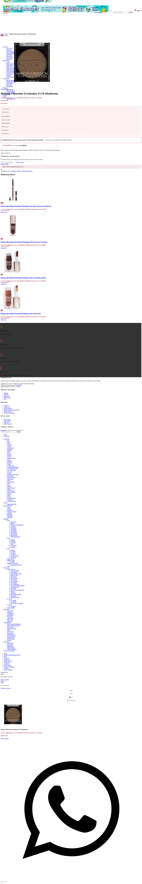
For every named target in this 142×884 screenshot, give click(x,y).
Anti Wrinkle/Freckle (16, 573)
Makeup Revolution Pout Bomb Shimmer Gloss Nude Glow (21, 313)
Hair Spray (9, 59)
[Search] (123, 10)
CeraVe (9, 446)
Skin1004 (9, 517)
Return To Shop (5, 679)
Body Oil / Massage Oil (13, 68)
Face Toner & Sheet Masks (18, 585)
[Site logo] (5, 14)
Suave (8, 495)
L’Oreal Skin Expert (12, 468)
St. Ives (9, 496)
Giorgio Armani (11, 458)
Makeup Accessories (12, 563)
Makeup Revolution (27, 171)
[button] (3, 212)
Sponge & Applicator (16, 565)
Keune (9, 464)
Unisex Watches (11, 92)
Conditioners (10, 613)
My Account (7, 419)
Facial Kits (13, 588)
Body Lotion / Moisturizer (13, 63)
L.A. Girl (9, 471)
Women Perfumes (11, 82)
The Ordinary (10, 482)
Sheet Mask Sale (11, 99)
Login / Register (8, 669)
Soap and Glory (11, 492)
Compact (13, 526)
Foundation (13, 530)
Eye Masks (13, 600)
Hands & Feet (10, 69)
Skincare (6, 394)
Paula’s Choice (11, 488)
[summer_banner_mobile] (28, 2)
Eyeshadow (14, 171)
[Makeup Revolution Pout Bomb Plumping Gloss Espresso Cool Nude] (13, 237)
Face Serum (14, 579)
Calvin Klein (10, 448)
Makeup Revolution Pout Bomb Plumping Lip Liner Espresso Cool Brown (26, 206)
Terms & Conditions (9, 413)
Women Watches (11, 91)
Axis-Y (9, 508)
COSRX (9, 513)
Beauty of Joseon (11, 511)
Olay (8, 485)
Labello (9, 473)
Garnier (9, 456)
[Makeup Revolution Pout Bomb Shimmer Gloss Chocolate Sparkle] (13, 273)
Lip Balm (13, 554)
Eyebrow (13, 547)
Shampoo (9, 612)
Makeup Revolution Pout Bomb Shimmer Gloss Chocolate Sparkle (23, 278)
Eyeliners (13, 541)
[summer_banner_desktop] (55, 12)
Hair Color (9, 56)
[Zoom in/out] (6, 881)
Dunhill (9, 451)
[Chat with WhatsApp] (71, 879)
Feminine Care (10, 72)
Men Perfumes (10, 80)
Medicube (9, 514)
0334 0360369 (18, 385)
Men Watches (10, 89)
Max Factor (10, 476)
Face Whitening (15, 584)
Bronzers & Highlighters (17, 525)
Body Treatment (11, 71)
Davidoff (9, 449)
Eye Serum (13, 602)
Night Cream (14, 578)
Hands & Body (11, 607)
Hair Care (6, 396)
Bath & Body (7, 397)
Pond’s (9, 489)
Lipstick (13, 550)
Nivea (8, 480)
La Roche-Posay (11, 470)
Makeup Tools (11, 560)
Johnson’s (9, 461)
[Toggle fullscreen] (4, 881)
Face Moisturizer (15, 587)
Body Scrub (10, 66)
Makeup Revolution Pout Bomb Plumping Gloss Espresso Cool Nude (24, 242)
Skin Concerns (11, 569)
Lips (8, 548)
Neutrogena (10, 479)
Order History (7, 421)
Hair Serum (10, 48)
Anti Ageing (14, 572)
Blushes (13, 523)
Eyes (8, 171)
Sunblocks (13, 593)
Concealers (13, 528)
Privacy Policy (8, 411)
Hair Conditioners (11, 53)
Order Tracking (8, 423)
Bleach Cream (14, 575)
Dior (8, 452)
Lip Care (9, 604)
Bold (8, 443)
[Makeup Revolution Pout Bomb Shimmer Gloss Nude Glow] (13, 309)
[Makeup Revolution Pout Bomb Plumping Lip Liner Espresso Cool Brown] (13, 201)
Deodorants (10, 86)
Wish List (6, 422)
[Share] (3, 881)
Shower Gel (10, 74)
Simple (9, 493)
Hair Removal (10, 77)
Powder (9, 75)
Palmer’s (9, 486)
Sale (5, 399)
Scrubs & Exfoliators (16, 594)
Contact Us (7, 407)
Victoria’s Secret (11, 501)
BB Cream (13, 522)
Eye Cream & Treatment (17, 603)
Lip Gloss (13, 553)
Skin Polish (13, 596)
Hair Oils (9, 50)
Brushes (13, 562)
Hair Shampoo (10, 51)
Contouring (13, 529)
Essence (9, 453)
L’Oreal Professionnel (13, 467)
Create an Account (5, 688)
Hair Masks (10, 54)
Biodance (9, 510)
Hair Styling (10, 57)
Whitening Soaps (15, 597)
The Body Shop (11, 498)
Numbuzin (10, 516)
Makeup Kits (10, 559)
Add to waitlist (20, 162)
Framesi (9, 455)
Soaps (8, 62)
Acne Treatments (15, 570)
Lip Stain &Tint (15, 556)
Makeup (19, 171)
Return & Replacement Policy (11, 410)
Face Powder (14, 533)
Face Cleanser (14, 581)
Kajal (12, 544)
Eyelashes (13, 542)
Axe (8, 440)
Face (8, 520)
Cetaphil (9, 445)
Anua (8, 507)
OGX (8, 483)
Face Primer (14, 532)
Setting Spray (14, 535)
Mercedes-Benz (11, 477)
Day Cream (14, 576)
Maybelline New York (13, 474)
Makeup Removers (15, 536)
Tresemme (10, 499)
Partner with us (8, 408)
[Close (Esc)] (1, 881)
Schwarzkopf (10, 491)
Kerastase (9, 462)
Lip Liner (13, 551)
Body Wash (10, 65)
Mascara (13, 539)
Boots (8, 442)
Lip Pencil (13, 557)
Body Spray (10, 85)
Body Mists (10, 83)
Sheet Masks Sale (11, 504)
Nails (8, 566)
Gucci (8, 459)
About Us (6, 405)
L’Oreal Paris (10, 465)
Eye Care (9, 599)
